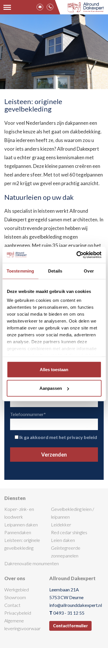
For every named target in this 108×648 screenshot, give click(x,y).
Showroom (15, 597)
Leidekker (61, 524)
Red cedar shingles (69, 532)
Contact (12, 605)
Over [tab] (89, 270)
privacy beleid (82, 437)
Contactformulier (70, 625)
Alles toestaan (54, 369)
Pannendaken (17, 532)
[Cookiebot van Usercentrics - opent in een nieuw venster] (76, 255)
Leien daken (63, 540)
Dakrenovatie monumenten (31, 563)
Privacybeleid (17, 613)
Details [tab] (55, 270)
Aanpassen (50, 388)
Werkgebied (16, 589)
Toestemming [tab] (20, 270)
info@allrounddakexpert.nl (75, 605)
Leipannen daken (21, 524)
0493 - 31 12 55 (68, 613)
